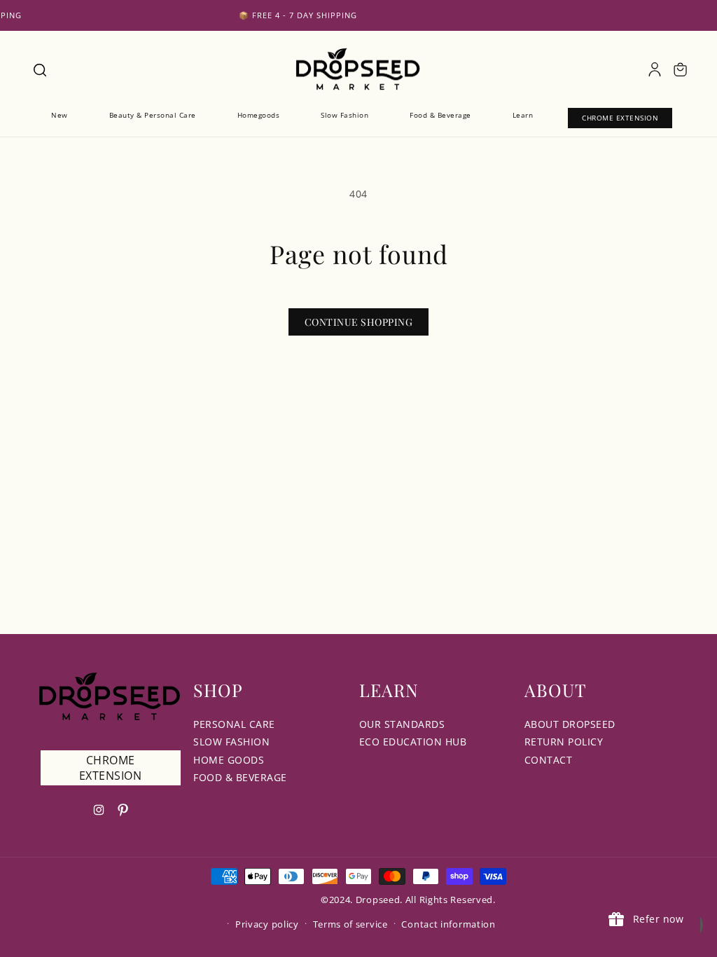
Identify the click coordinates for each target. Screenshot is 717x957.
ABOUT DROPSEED (569, 724)
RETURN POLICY (564, 741)
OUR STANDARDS (402, 724)
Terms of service (350, 924)
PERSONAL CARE (234, 724)
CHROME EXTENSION (110, 767)
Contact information (448, 924)
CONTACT (548, 759)
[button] (39, 69)
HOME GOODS (228, 759)
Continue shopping (359, 322)
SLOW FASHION (231, 741)
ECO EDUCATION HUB (413, 741)
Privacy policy (267, 924)
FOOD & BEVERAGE (240, 777)
